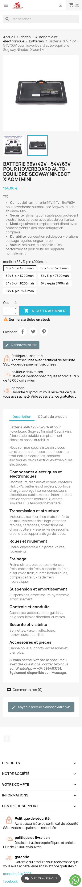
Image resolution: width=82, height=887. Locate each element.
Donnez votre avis (24, 345)
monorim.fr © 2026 (17, 874)
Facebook (7, 738)
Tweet (33, 331)
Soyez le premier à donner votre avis (43, 707)
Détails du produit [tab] (52, 416)
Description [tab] (22, 416)
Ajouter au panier (44, 310)
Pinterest (44, 331)
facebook (10, 881)
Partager (22, 331)
